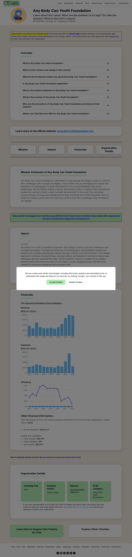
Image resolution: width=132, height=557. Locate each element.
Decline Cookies (75, 282)
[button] (66, 278)
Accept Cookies (56, 282)
